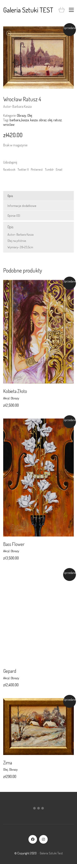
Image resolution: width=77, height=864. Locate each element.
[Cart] (62, 10)
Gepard (9, 670)
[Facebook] (32, 839)
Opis (10, 196)
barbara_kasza (19, 120)
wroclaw (9, 124)
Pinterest (37, 169)
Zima (7, 762)
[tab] (38, 196)
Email (59, 169)
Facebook (9, 169)
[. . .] (38, 809)
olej (50, 120)
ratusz (57, 120)
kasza (34, 120)
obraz (42, 120)
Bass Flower (14, 544)
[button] (71, 10)
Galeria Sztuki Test (51, 853)
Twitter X (23, 169)
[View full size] (8, 33)
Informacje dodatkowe (21, 206)
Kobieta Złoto (15, 391)
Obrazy (21, 115)
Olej (29, 115)
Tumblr (49, 169)
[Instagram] (43, 839)
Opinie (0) (13, 216)
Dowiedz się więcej (15, 398)
